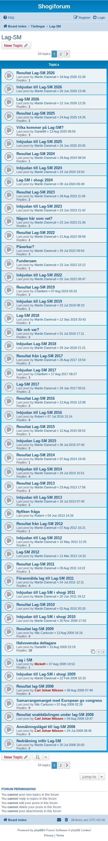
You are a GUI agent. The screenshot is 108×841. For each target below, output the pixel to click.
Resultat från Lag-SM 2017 (39, 356)
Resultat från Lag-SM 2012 (39, 524)
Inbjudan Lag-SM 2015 (36, 441)
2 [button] (61, 54)
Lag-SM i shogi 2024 (34, 180)
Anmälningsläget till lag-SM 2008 (45, 727)
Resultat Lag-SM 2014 (35, 455)
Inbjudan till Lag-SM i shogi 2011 (45, 592)
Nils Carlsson (44, 633)
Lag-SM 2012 (27, 552)
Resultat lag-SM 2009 (35, 629)
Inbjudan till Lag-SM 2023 (39, 206)
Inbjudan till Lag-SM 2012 (39, 538)
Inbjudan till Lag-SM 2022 (39, 275)
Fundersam (26, 261)
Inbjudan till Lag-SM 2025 (39, 141)
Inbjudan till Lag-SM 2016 (39, 412)
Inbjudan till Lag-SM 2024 (39, 168)
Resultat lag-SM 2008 (35, 686)
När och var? (27, 330)
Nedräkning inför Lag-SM (38, 741)
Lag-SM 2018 (27, 315)
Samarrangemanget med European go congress (59, 700)
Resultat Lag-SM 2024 (35, 154)
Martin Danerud (45, 77)
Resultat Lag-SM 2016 (35, 398)
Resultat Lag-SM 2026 (35, 73)
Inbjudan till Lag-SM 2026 (39, 87)
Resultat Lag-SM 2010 (35, 604)
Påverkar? (25, 247)
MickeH (40, 664)
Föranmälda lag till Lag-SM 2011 (45, 578)
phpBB (38, 830)
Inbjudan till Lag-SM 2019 (39, 301)
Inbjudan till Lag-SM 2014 (39, 469)
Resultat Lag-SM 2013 (35, 483)
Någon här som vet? (34, 218)
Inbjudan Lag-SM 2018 (36, 344)
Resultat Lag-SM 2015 (35, 427)
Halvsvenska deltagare (36, 643)
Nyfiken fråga (28, 511)
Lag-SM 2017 (27, 384)
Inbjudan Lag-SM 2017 (36, 370)
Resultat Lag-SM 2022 (35, 232)
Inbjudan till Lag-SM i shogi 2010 (45, 617)
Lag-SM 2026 (27, 99)
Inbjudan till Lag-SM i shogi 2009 (45, 674)
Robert (39, 416)
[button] (67, 54)
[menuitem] (8, 17)
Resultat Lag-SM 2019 (35, 287)
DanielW (40, 131)
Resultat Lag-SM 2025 (35, 113)
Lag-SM (11, 37)
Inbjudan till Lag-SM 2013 (39, 497)
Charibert (41, 291)
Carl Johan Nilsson (49, 690)
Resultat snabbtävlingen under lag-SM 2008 (55, 714)
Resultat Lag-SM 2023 (35, 192)
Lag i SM (24, 660)
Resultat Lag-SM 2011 (35, 564)
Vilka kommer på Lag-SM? (40, 127)
